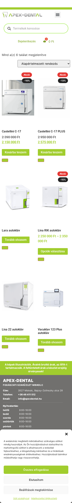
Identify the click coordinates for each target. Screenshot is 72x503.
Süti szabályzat (21, 498)
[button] (66, 434)
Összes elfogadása (36, 469)
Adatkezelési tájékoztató (44, 498)
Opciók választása (53, 251)
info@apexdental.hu (30, 398)
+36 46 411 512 (26, 394)
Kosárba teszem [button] (15, 152)
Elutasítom (36, 480)
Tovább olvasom (16, 240)
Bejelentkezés (27, 41)
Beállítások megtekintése (36, 490)
